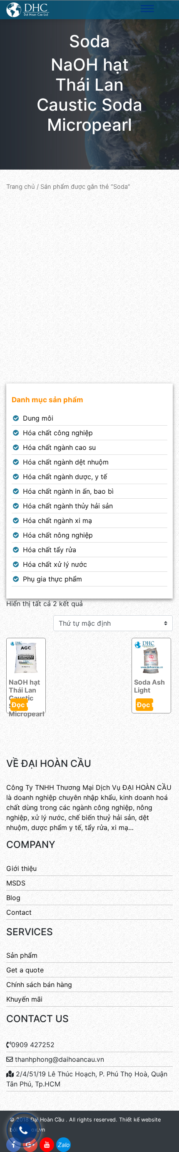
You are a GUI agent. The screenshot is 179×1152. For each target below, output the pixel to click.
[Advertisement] (89, 287)
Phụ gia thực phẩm (52, 579)
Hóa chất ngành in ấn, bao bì (68, 491)
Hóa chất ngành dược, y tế (65, 476)
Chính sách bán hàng (39, 984)
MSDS (15, 883)
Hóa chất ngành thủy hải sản (68, 506)
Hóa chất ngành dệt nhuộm (66, 462)
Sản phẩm (21, 955)
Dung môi (38, 418)
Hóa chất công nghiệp (58, 433)
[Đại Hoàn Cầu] (28, 9)
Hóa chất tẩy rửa (49, 550)
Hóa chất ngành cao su (59, 447)
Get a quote (25, 970)
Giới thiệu (21, 868)
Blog (13, 897)
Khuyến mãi (24, 999)
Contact (19, 912)
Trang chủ (20, 186)
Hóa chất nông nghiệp (58, 535)
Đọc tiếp (20, 704)
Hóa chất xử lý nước (55, 564)
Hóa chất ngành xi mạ (57, 520)
